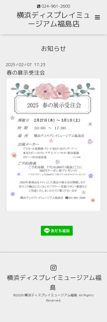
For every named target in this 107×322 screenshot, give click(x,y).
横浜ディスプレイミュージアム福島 (54, 282)
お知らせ (53, 48)
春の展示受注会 (26, 72)
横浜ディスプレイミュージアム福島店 (53, 19)
